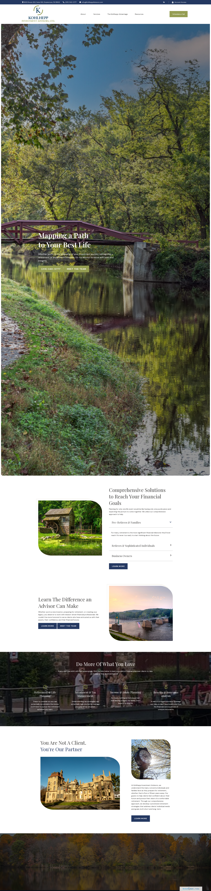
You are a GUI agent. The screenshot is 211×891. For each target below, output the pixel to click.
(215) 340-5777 (70, 2)
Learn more (140, 818)
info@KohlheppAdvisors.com (92, 2)
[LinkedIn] (164, 2)
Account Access (180, 2)
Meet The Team (76, 269)
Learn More (47, 626)
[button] (83, 14)
